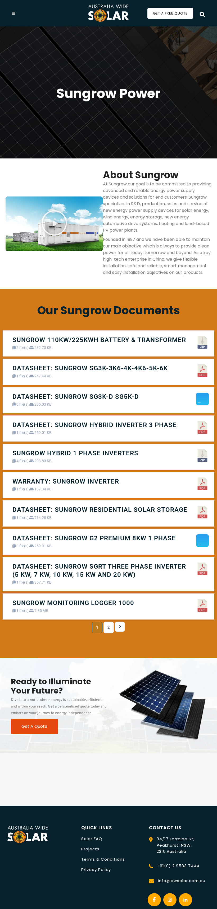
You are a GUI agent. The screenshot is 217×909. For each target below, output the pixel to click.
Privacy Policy (96, 869)
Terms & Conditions (103, 859)
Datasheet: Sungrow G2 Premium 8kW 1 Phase (94, 538)
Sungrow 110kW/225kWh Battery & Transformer (99, 340)
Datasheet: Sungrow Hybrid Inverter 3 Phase (94, 425)
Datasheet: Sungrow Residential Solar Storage (99, 509)
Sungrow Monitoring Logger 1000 (73, 603)
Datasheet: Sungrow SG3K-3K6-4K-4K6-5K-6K (90, 368)
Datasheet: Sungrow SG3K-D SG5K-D (75, 396)
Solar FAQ (91, 838)
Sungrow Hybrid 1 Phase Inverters (75, 453)
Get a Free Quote (170, 13)
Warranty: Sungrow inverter (65, 481)
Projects (90, 849)
